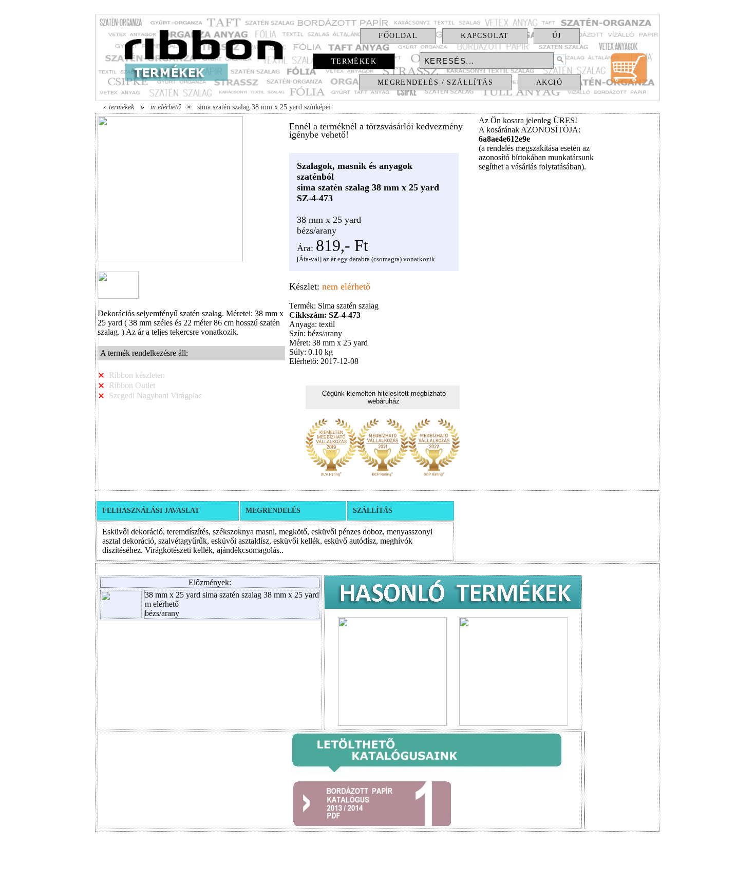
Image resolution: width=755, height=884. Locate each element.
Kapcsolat (485, 36)
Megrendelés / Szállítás (435, 82)
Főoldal (398, 36)
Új (556, 36)
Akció (549, 82)
